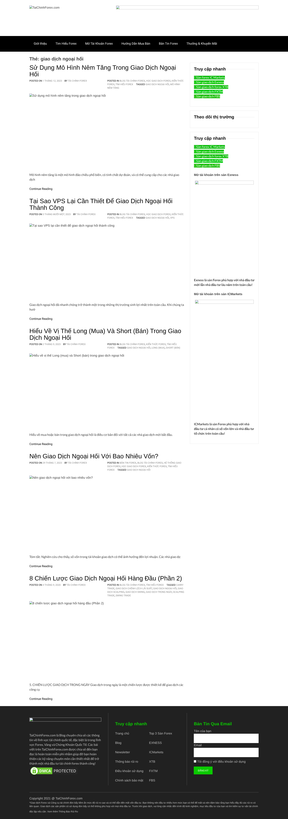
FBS (152, 780)
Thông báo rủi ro (126, 761)
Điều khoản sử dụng (129, 771)
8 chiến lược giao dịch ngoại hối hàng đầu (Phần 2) (105, 578)
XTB (152, 761)
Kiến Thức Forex (156, 344)
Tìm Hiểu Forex (66, 43)
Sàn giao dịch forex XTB (212, 87)
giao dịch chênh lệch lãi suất (134, 588)
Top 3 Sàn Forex (160, 733)
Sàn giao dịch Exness (210, 82)
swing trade (123, 595)
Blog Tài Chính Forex (132, 80)
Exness (199, 280)
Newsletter (122, 752)
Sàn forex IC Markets (210, 77)
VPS (172, 217)
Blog (118, 743)
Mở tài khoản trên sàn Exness (216, 175)
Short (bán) (173, 347)
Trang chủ (122, 733)
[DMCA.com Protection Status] (65, 771)
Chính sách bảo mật (129, 780)
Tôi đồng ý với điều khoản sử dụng (221, 761)
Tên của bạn (202, 731)
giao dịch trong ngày (159, 592)
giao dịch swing (135, 592)
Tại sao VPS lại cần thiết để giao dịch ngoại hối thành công (100, 204)
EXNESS (155, 743)
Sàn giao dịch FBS (208, 96)
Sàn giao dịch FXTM (209, 92)
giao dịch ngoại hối (157, 84)
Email (198, 745)
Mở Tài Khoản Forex (99, 43)
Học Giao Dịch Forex (158, 80)
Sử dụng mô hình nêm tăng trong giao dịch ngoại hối (102, 70)
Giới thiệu (40, 43)
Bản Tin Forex (168, 43)
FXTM (153, 771)
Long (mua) (158, 347)
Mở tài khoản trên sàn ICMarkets (218, 294)
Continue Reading (41, 189)
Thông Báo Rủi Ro (68, 811)
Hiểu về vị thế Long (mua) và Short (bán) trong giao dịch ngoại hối (105, 334)
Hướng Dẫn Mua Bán (135, 43)
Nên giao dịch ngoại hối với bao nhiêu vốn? (93, 456)
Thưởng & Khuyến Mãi (202, 43)
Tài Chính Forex (77, 80)
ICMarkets (201, 424)
